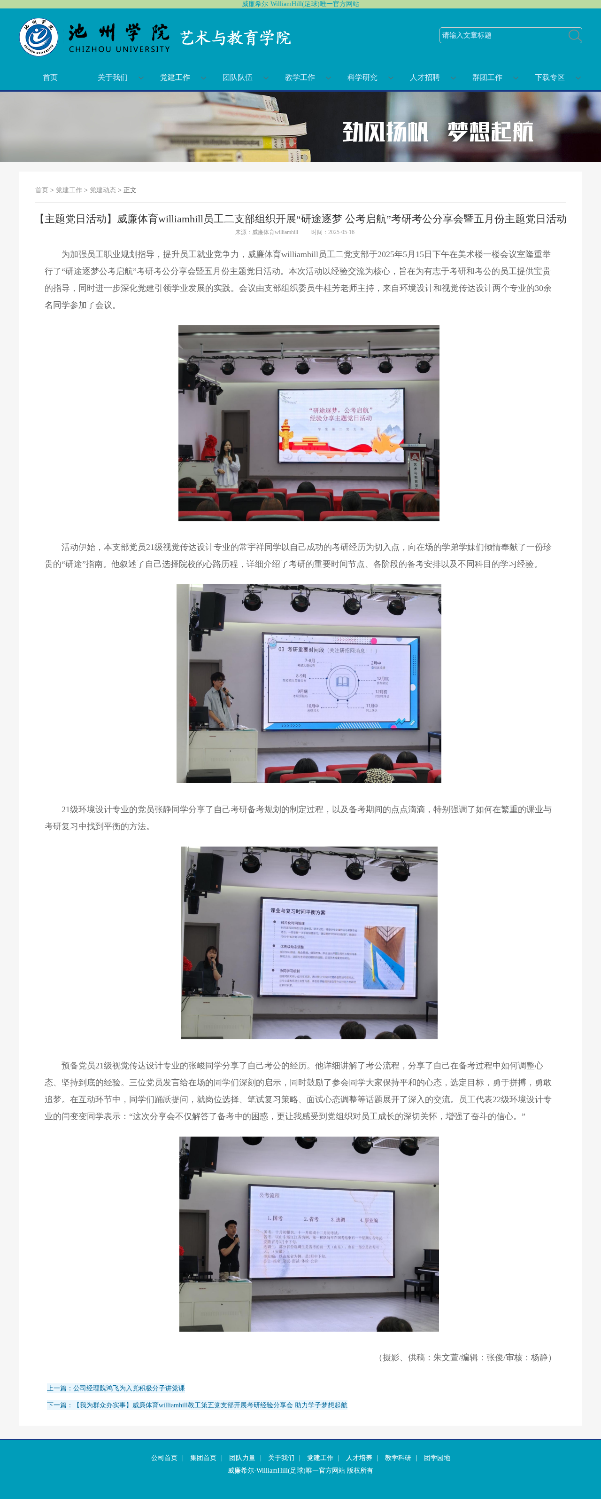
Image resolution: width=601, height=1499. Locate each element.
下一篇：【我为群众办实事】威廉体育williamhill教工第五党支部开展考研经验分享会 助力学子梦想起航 (197, 1405)
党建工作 (175, 77)
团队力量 (242, 1457)
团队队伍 (238, 77)
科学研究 (362, 77)
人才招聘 (425, 77)
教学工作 (300, 77)
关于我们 (113, 77)
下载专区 (550, 77)
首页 (50, 77)
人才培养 (359, 1457)
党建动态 (103, 190)
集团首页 (203, 1457)
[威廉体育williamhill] (157, 54)
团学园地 (437, 1457)
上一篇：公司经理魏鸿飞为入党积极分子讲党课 (116, 1388)
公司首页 (164, 1457)
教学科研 (398, 1457)
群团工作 (487, 77)
